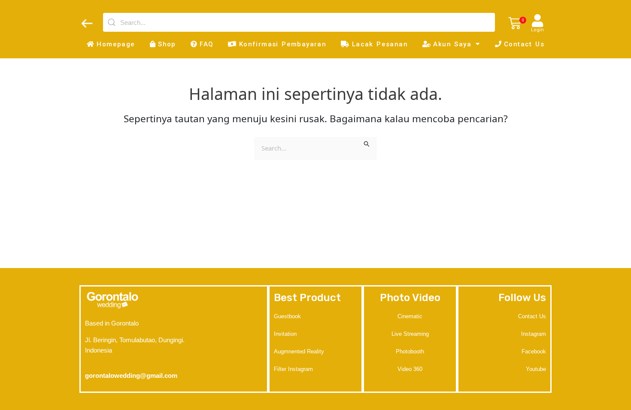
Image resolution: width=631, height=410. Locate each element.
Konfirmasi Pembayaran (282, 44)
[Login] (537, 20)
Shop (167, 44)
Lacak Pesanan (380, 44)
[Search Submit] (367, 142)
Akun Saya (452, 44)
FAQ (206, 44)
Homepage (116, 44)
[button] (514, 24)
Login (537, 30)
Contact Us (524, 44)
